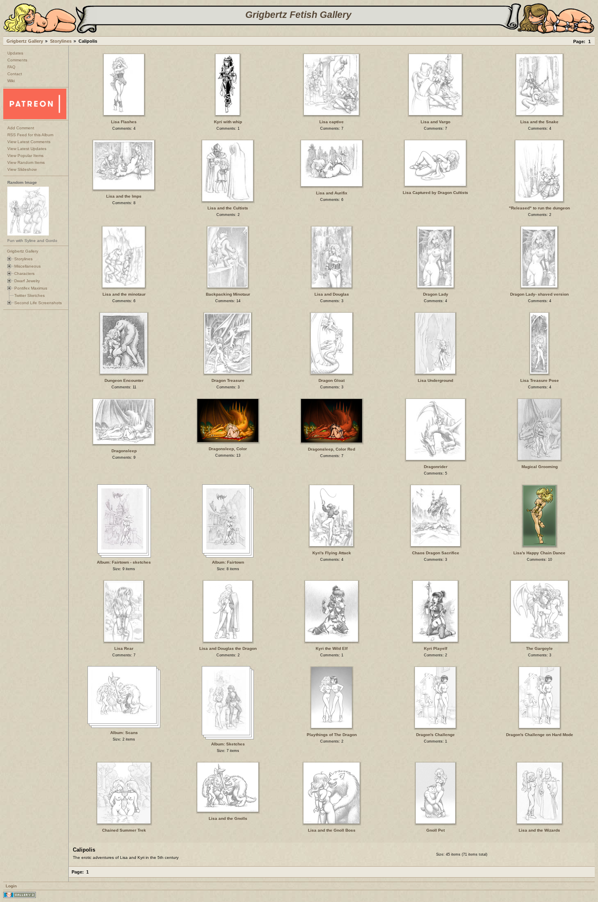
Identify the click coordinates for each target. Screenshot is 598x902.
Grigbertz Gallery (25, 41)
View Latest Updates (26, 148)
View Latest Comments (28, 141)
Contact (14, 74)
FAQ (11, 67)
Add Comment (20, 128)
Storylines (61, 41)
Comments (17, 60)
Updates (15, 53)
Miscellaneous (27, 266)
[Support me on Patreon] (34, 117)
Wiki (11, 80)
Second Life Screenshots (38, 303)
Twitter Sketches (29, 295)
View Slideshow (22, 169)
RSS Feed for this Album (30, 135)
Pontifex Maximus (30, 288)
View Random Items (26, 162)
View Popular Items (25, 155)
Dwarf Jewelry (27, 281)
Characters (24, 273)
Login (11, 886)
